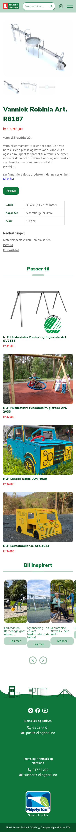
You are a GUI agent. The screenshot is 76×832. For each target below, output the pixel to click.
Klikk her (8, 178)
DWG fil (8, 245)
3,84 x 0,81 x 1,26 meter (41, 205)
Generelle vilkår (38, 815)
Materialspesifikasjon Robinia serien (27, 240)
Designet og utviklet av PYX (55, 827)
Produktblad (11, 250)
